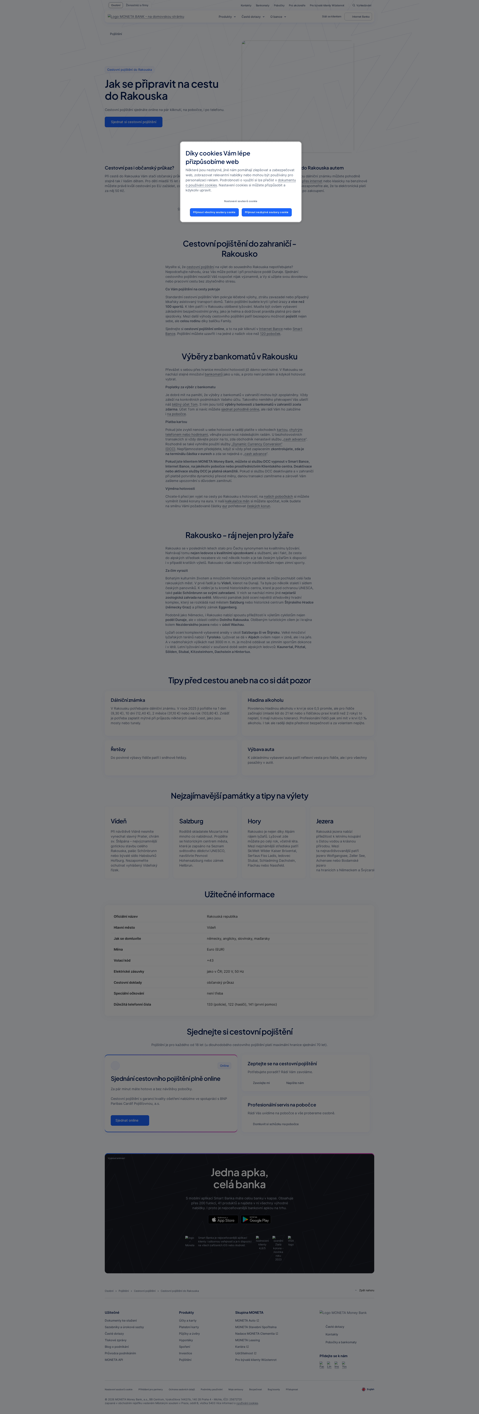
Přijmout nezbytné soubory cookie (267, 212)
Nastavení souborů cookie (240, 201)
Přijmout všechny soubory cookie (214, 212)
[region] (241, 181)
